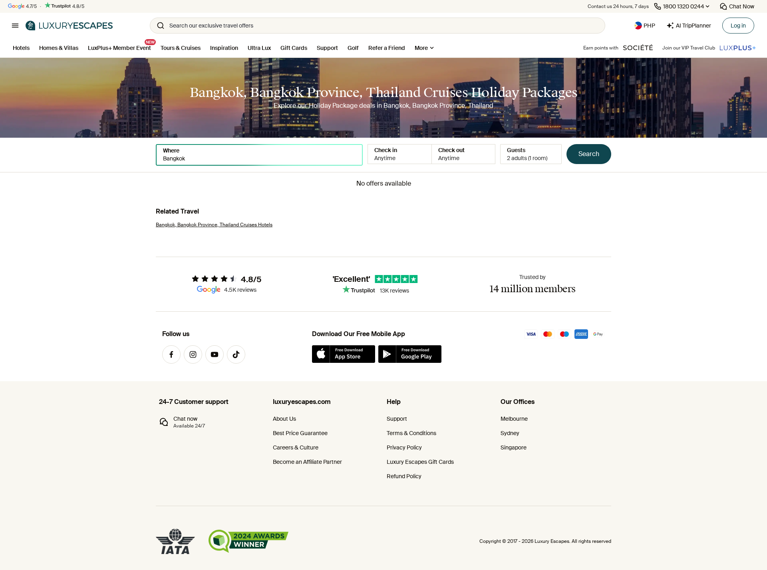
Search (588, 154)
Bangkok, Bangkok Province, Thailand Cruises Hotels (214, 225)
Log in (738, 25)
